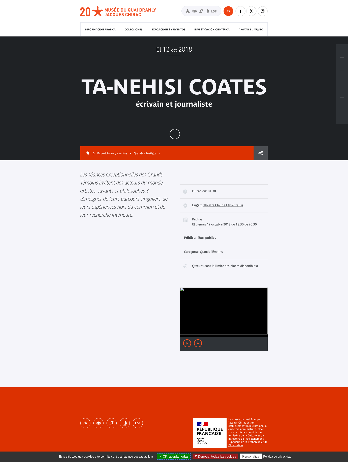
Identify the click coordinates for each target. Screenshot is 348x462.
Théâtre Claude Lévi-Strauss (223, 205)
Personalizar (251, 456)
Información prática (100, 29)
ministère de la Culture (242, 435)
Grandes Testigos (145, 153)
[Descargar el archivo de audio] (198, 343)
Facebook (240, 11)
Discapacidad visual (98, 423)
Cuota (261, 153)
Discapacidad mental (125, 423)
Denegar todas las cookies (216, 456)
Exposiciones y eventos (168, 29)
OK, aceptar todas (175, 456)
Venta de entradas (342, 51)
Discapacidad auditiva (112, 423)
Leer (187, 343)
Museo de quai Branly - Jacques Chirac (118, 11)
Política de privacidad (277, 456)
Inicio (87, 153)
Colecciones (133, 29)
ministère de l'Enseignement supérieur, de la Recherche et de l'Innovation (247, 442)
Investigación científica (212, 29)
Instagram (263, 11)
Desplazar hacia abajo (175, 134)
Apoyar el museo (251, 29)
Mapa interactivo (342, 104)
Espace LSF (138, 423)
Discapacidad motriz (85, 423)
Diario (342, 77)
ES (228, 11)
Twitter (251, 11)
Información (342, 64)
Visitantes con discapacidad (201, 11)
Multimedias (342, 91)
